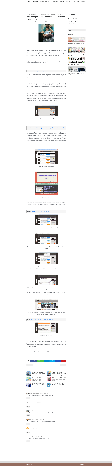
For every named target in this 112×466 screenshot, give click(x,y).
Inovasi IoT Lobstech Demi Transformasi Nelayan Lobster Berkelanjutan (38, 374)
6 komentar (52, 21)
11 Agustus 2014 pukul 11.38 (43, 393)
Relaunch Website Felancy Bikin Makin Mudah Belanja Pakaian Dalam (59, 379)
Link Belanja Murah (73, 21)
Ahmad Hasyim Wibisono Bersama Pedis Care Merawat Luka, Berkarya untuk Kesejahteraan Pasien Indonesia (39, 379)
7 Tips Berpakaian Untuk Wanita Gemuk (40, 211)
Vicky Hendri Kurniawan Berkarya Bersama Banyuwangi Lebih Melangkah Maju (59, 374)
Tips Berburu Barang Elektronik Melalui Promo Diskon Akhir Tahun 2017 (59, 385)
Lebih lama (63, 365)
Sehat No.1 (68, 1)
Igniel (85, 464)
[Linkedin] (58, 361)
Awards (82, 1)
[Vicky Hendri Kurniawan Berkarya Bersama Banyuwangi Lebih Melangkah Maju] (49, 373)
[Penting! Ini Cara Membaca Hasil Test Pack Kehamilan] (77, 42)
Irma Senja (31, 428)
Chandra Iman (32, 402)
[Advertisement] (56, 8)
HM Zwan (31, 419)
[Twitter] (52, 361)
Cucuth (73, 1)
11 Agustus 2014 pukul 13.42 (40, 410)
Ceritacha (71, 23)
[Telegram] (47, 361)
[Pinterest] (63, 361)
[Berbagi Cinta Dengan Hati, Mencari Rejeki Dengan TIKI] (28, 385)
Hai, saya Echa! (56, 1)
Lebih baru (29, 365)
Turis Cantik (32, 410)
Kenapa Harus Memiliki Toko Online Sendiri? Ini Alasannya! (44, 319)
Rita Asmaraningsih (33, 393)
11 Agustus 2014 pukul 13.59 (39, 428)
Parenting (62, 1)
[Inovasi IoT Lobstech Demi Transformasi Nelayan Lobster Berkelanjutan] (28, 373)
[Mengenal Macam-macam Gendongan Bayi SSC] (77, 52)
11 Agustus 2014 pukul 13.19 (40, 402)
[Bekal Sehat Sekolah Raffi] (77, 62)
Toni (30, 436)
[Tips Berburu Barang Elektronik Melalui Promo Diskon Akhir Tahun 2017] (49, 385)
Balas (28, 406)
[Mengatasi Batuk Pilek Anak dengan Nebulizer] (77, 72)
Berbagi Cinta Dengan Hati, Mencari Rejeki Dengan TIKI (38, 384)
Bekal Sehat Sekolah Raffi (73, 64)
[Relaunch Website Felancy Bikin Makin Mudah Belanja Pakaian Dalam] (49, 379)
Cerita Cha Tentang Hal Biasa (37, 1)
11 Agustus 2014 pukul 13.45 (39, 419)
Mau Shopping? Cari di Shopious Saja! (39, 71)
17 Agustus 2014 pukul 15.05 (36, 436)
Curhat (78, 1)
